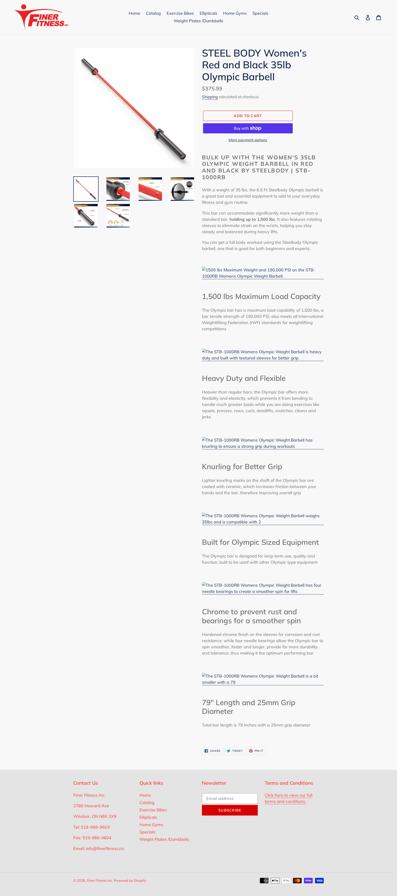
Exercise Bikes (153, 810)
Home (145, 795)
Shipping (210, 96)
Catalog (146, 802)
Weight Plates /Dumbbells (164, 839)
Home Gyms (151, 824)
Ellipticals (148, 817)
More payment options (248, 140)
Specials (147, 832)
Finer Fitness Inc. (100, 880)
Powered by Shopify (130, 880)
